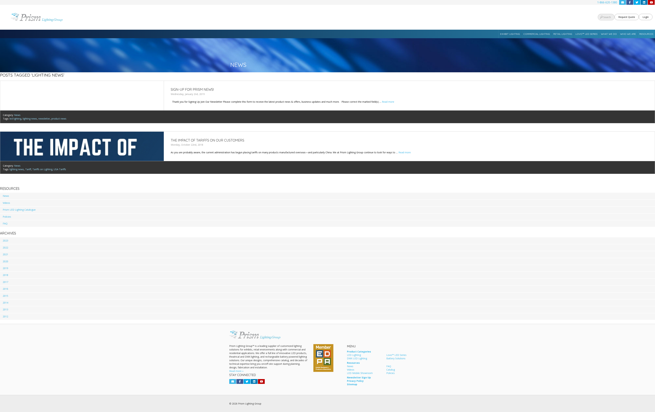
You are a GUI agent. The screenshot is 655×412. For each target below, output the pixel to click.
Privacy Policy (355, 381)
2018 (5, 275)
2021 (5, 254)
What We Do (609, 33)
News (17, 115)
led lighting (15, 118)
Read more (388, 101)
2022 (5, 247)
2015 (5, 295)
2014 (5, 302)
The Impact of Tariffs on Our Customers (207, 140)
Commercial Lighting (536, 33)
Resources (646, 33)
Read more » (236, 371)
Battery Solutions (395, 358)
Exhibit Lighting (510, 33)
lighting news (30, 118)
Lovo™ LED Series (587, 33)
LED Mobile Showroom (360, 373)
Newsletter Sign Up (359, 377)
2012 (5, 316)
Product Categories (359, 351)
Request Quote (626, 17)
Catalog (390, 370)
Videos (6, 202)
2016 (5, 288)
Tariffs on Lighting (42, 169)
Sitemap (352, 384)
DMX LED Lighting (357, 358)
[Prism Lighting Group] (109, 17)
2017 (5, 282)
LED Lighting (354, 355)
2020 (5, 261)
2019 (5, 268)
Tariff (28, 169)
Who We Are (628, 33)
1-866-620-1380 (607, 2)
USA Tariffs (60, 169)
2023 (5, 240)
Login (646, 17)
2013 (5, 309)
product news (58, 118)
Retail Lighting (562, 33)
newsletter (44, 118)
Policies (7, 216)
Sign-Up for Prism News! (192, 89)
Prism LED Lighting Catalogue (19, 209)
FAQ (5, 223)
